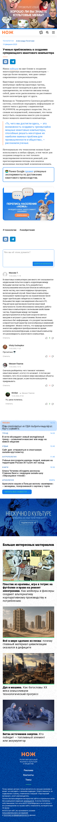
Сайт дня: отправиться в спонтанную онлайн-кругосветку (22, 451)
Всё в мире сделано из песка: (27, 644)
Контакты (28, 775)
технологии (8, 41)
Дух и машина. (25, 691)
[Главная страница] (7, 32)
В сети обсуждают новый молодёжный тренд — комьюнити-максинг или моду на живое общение (24, 439)
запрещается (29, 801)
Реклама (28, 770)
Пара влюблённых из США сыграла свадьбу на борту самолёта (27, 427)
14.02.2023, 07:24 (18, 396)
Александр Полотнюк (25, 41)
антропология (9, 457)
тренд (5, 433)
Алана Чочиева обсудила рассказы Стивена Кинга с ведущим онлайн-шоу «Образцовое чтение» (22, 473)
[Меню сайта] (53, 32)
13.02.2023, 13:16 (15, 367)
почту (7, 808)
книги (5, 467)
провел (29, 171)
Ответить (6, 338)
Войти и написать (42, 264)
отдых (5, 446)
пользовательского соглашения (15, 813)
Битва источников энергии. (24, 737)
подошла (14, 68)
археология (8, 480)
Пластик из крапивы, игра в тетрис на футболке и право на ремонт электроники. (28, 592)
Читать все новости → (16, 492)
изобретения (28, 230)
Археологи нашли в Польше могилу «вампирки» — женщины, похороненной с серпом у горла (27, 485)
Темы (28, 779)
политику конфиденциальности (16, 815)
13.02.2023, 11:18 (15, 276)
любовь (6, 423)
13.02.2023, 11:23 (15, 348)
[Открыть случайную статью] (41, 32)
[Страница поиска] (47, 32)
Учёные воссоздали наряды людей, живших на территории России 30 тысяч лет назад (27, 461)
